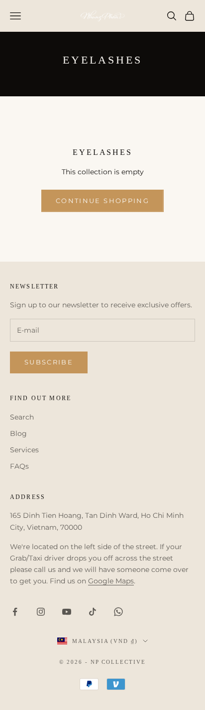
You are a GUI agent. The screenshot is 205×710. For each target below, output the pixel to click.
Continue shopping (102, 201)
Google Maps (111, 580)
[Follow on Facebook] (15, 612)
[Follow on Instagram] (41, 612)
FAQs (19, 466)
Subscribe (48, 362)
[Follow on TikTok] (93, 612)
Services (24, 449)
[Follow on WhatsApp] (118, 612)
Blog (18, 433)
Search (22, 417)
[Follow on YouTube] (67, 612)
